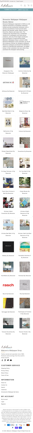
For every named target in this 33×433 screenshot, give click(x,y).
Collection (4, 389)
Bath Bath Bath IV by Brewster (8, 112)
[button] (30, 5)
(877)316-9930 (5, 1)
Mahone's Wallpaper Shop (13, 430)
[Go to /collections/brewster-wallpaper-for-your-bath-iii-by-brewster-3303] (25, 163)
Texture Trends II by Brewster (25, 332)
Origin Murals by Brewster (25, 192)
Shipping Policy (5, 368)
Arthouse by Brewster (8, 91)
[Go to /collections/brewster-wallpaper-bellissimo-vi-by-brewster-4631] (8, 122)
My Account (4, 399)
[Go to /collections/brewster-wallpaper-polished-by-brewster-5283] (25, 267)
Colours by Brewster (25, 131)
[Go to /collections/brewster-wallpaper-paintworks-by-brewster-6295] (8, 267)
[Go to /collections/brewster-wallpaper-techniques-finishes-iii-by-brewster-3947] (25, 303)
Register (3, 404)
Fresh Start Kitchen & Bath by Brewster (8, 192)
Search (3, 387)
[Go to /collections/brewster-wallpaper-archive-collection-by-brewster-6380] (25, 62)
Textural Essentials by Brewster (8, 332)
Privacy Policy (5, 370)
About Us (3, 382)
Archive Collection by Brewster (25, 72)
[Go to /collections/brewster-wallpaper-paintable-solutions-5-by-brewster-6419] (25, 247)
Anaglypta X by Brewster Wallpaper (8, 72)
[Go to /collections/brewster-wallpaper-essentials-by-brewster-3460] (25, 142)
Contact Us (12, 1)
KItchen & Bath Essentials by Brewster (8, 212)
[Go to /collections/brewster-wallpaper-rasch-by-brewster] (8, 285)
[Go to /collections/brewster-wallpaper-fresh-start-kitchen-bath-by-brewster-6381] (8, 183)
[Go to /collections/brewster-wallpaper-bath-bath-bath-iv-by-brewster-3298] (8, 102)
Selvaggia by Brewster (8, 312)
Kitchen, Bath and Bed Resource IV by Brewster (24, 235)
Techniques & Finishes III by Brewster (24, 312)
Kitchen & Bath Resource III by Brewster (24, 213)
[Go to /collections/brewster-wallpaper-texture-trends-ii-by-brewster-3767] (25, 323)
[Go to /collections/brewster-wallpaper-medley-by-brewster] (8, 247)
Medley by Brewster (8, 255)
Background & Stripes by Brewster (25, 92)
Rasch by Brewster (8, 293)
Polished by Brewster (25, 275)
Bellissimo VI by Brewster (8, 132)
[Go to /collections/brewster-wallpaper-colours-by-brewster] (25, 122)
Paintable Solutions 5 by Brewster (25, 256)
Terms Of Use (4, 375)
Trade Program (19, 1)
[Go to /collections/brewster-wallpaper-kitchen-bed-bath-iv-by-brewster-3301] (8, 225)
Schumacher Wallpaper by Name (10, 392)
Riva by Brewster (25, 293)
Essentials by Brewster (24, 151)
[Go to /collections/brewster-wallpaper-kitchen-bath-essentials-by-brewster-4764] (8, 203)
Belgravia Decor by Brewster (24, 112)
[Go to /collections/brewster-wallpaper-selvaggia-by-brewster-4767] (8, 303)
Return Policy (4, 373)
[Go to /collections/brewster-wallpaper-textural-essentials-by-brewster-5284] (8, 323)
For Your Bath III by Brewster (24, 172)
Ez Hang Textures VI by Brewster (8, 172)
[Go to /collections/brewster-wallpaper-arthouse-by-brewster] (8, 82)
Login (2, 401)
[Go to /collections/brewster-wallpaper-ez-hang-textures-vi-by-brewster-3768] (8, 163)
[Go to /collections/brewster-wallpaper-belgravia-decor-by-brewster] (25, 102)
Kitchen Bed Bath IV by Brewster (8, 234)
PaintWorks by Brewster (8, 275)
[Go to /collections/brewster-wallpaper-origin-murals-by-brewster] (25, 183)
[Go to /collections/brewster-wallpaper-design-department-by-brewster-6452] (8, 142)
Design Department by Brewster (8, 152)
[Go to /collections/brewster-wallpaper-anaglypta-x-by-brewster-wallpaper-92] (8, 62)
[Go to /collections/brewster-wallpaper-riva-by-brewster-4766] (25, 285)
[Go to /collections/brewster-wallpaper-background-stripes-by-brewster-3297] (25, 82)
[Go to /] (7, 5)
